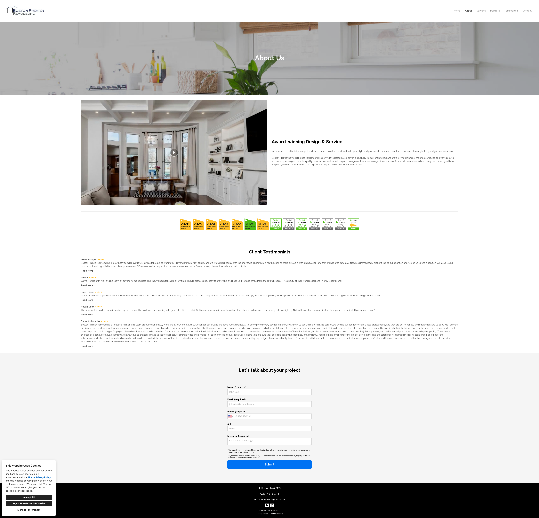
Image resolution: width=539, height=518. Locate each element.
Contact (527, 10)
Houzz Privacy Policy (39, 477)
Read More (87, 270)
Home (457, 10)
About (468, 10)
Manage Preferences (29, 509)
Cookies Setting (276, 514)
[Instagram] (272, 505)
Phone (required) (236, 411)
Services (481, 10)
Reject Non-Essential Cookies (29, 503)
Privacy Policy (262, 514)
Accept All (29, 497)
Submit (269, 464)
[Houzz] (267, 505)
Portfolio (495, 10)
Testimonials (511, 10)
